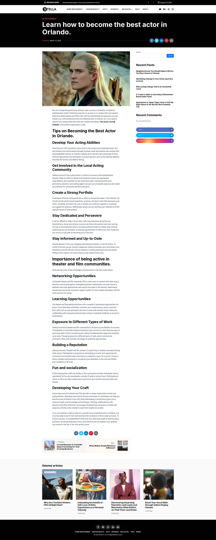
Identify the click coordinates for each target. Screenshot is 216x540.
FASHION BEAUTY (92, 9)
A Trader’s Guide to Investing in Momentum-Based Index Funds (154, 95)
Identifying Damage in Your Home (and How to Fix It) (154, 80)
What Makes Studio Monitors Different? (102, 447)
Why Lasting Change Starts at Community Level (126, 2)
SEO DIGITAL (126, 9)
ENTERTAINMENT (49, 19)
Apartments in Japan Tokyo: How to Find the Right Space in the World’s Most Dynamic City (154, 104)
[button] (148, 2)
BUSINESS (114, 9)
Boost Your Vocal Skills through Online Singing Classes (156, 505)
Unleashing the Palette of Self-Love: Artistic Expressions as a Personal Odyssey (91, 506)
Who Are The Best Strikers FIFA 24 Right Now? (57, 503)
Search (138, 52)
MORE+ (145, 9)
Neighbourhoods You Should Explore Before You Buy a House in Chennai (154, 72)
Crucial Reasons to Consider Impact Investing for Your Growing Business (69, 447)
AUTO (105, 9)
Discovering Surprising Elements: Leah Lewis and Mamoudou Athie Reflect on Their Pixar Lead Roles (124, 506)
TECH (137, 9)
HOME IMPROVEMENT (74, 9)
